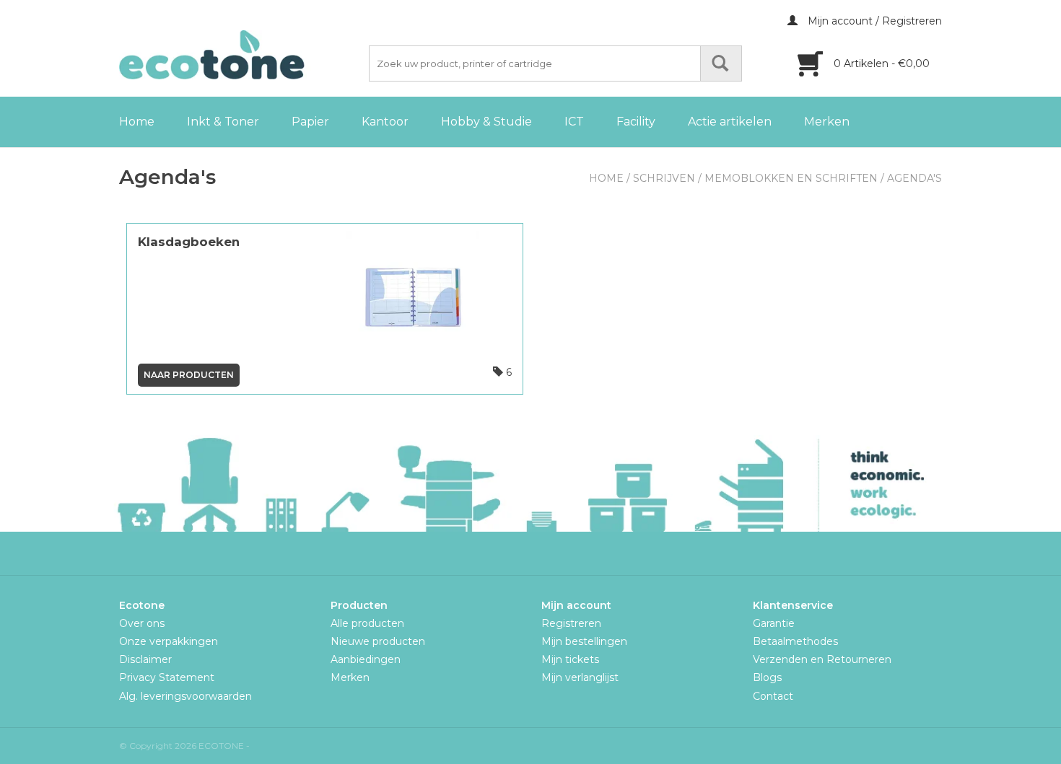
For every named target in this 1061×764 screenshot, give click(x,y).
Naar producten (189, 374)
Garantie (774, 623)
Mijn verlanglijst (580, 677)
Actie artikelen (730, 121)
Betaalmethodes (795, 641)
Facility (635, 121)
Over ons (142, 623)
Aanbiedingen (366, 659)
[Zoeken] (721, 63)
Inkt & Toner (223, 121)
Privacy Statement (166, 677)
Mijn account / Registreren (873, 20)
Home (136, 121)
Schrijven (664, 178)
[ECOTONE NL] (241, 54)
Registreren (571, 623)
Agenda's (914, 178)
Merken (827, 121)
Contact (773, 696)
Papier (310, 121)
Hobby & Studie (486, 121)
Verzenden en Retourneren (822, 659)
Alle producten (367, 623)
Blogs (767, 677)
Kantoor (385, 121)
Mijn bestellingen (584, 641)
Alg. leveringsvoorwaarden (185, 696)
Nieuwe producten (378, 641)
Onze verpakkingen (168, 641)
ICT (574, 121)
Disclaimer (145, 659)
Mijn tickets (570, 659)
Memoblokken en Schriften (791, 178)
